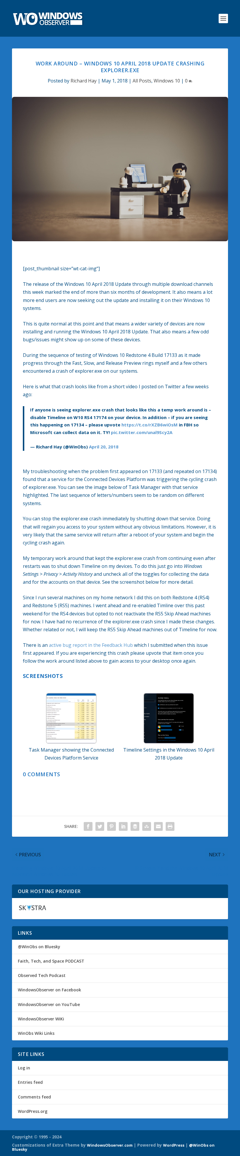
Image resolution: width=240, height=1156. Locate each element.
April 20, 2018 (104, 447)
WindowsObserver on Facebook (49, 990)
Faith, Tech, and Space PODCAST (51, 961)
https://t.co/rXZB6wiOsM (149, 425)
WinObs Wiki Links (36, 1033)
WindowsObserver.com (110, 1145)
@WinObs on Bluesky (39, 946)
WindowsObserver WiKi (41, 1019)
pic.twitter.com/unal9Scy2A (141, 432)
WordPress (173, 1145)
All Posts (142, 80)
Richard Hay (84, 80)
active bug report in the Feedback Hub (91, 645)
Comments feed (34, 1097)
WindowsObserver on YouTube (49, 1004)
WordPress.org (32, 1111)
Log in (24, 1068)
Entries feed (30, 1082)
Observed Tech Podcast (42, 975)
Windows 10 (167, 80)
